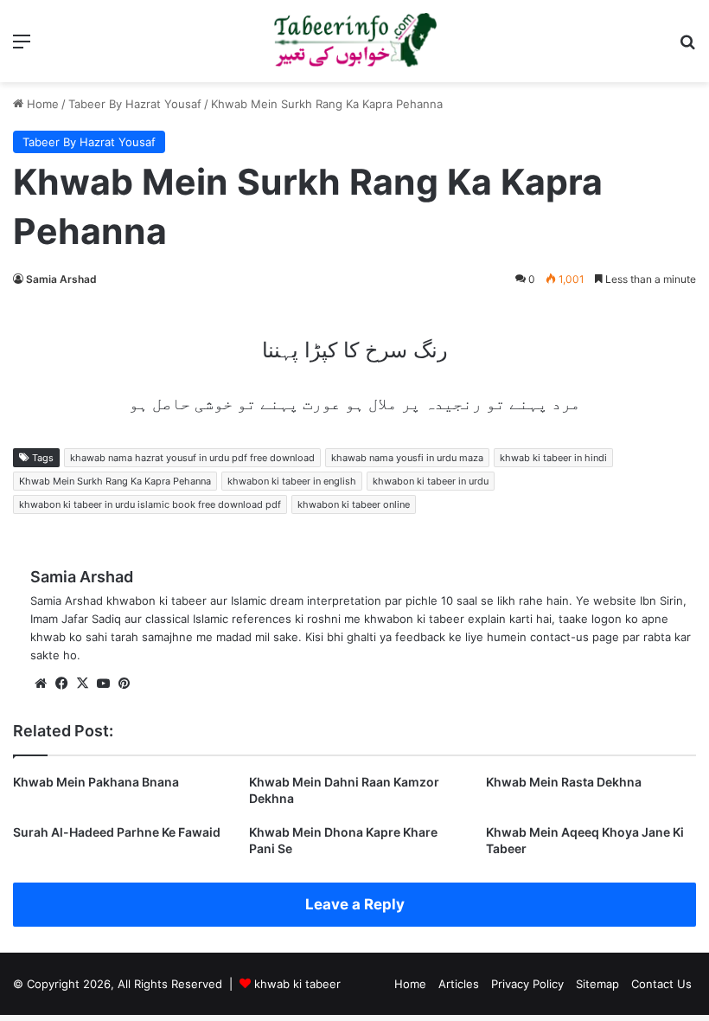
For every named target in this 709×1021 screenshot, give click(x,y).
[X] (82, 683)
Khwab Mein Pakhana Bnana (96, 781)
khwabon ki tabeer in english (291, 481)
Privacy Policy (527, 984)
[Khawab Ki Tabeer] (354, 41)
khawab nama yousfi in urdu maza (407, 458)
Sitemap (597, 984)
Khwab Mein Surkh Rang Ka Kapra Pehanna (115, 481)
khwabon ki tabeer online (353, 504)
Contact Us (661, 984)
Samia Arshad (61, 279)
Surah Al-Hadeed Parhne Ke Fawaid (116, 832)
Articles (458, 984)
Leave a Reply (355, 904)
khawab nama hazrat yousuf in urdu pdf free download (192, 458)
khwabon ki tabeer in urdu (431, 481)
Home (41, 104)
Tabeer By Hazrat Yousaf (134, 104)
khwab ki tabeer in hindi (553, 458)
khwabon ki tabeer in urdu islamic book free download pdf (150, 504)
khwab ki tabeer (297, 984)
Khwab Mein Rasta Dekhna (564, 781)
